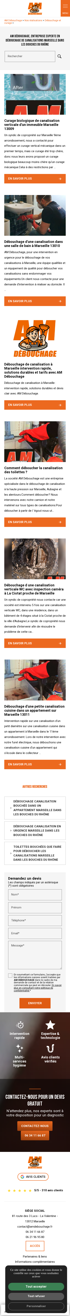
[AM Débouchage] (35, 8)
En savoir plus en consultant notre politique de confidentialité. (38, 988)
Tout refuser (36, 1296)
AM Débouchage (13, 20)
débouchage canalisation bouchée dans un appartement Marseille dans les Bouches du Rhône (37, 808)
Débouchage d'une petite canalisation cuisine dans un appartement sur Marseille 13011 (34, 710)
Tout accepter (36, 1286)
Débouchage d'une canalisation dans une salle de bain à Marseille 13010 (33, 244)
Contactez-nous (35, 1126)
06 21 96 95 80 (35, 1237)
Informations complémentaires (35, 1261)
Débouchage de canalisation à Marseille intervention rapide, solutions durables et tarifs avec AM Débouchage (33, 370)
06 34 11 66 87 (35, 1135)
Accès (35, 1246)
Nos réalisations (33, 20)
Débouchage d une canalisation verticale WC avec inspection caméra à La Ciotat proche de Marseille (34, 589)
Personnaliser (36, 1306)
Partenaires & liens (35, 1256)
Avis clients (36, 1177)
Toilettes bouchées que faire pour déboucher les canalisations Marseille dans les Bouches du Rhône (37, 853)
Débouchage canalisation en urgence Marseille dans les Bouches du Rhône (37, 831)
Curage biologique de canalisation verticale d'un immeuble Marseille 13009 (32, 125)
